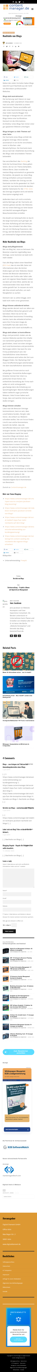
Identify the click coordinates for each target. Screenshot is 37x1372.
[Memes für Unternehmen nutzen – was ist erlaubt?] (15, 661)
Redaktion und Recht (8, 32)
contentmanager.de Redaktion (18, 952)
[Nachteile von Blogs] (18, 61)
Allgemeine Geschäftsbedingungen (13, 1283)
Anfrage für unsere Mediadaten (12, 1279)
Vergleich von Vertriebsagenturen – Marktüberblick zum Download (20, 996)
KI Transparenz (7, 1270)
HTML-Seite (28, 189)
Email (5, 898)
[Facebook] (13, 2)
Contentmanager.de (18, 487)
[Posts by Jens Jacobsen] (4, 43)
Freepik (24, 560)
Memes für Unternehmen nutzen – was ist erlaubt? (17, 672)
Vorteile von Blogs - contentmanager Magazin (18, 808)
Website (5, 906)
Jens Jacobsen (9, 43)
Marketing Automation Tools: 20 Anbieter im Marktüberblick (21, 986)
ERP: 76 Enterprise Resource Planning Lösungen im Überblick (21, 958)
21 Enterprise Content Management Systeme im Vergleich (20, 977)
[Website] (19, 636)
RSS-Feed (6, 265)
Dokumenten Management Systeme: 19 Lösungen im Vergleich (20, 1025)
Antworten (29, 764)
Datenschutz (6, 1266)
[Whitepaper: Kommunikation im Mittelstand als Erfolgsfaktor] (15, 733)
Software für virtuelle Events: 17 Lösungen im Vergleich (22, 1015)
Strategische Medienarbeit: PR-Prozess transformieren (18, 720)
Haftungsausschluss (8, 1262)
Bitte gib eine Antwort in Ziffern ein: (13, 921)
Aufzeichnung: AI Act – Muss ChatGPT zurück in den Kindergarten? (17, 696)
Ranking (24, 161)
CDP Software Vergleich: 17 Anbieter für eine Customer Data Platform (21, 1006)
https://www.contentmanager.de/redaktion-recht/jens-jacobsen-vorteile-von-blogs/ (19, 511)
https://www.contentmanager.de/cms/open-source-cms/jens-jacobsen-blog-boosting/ (19, 501)
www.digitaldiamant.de (11, 1244)
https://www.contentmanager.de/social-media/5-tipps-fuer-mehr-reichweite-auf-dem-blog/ (19, 520)
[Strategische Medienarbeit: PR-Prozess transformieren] (15, 709)
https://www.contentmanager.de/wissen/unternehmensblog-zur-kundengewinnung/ (19, 529)
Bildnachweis (6, 1287)
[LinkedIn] (16, 2)
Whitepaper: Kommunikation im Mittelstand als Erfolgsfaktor (16, 745)
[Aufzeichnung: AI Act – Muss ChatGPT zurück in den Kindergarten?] (15, 685)
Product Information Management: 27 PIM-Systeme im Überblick (20, 968)
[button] (8, 77)
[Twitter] (19, 2)
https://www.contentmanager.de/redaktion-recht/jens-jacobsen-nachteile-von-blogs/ (18, 820)
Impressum (6, 1274)
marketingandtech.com (12, 1176)
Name (5, 890)
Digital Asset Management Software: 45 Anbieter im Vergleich (21, 949)
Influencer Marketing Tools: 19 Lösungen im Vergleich (21, 1034)
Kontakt (5, 1291)
